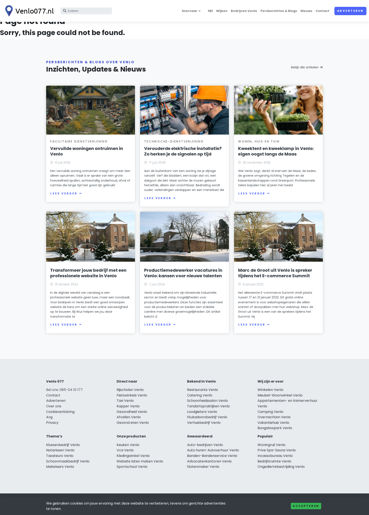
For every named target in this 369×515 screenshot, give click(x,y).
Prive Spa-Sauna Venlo (277, 450)
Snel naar (189, 11)
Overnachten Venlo (274, 417)
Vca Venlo (125, 450)
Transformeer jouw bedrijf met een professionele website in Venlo (88, 273)
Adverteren (350, 11)
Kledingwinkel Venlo (133, 455)
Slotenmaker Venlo (203, 466)
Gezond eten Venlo (133, 422)
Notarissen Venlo (60, 450)
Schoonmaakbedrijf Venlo (67, 461)
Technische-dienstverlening (174, 141)
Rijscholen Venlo (130, 389)
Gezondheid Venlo (132, 411)
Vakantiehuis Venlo (273, 422)
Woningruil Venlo (272, 444)
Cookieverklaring (60, 411)
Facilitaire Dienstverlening (79, 141)
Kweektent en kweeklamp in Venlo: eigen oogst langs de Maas (276, 151)
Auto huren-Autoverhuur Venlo (213, 450)
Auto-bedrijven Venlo (205, 444)
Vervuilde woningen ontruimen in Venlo (86, 151)
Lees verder (63, 193)
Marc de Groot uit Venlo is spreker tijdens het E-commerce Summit (275, 273)
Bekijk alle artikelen (305, 67)
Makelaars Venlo (60, 466)
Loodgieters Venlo (202, 411)
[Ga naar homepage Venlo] (28, 10)
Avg (49, 417)
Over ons (53, 406)
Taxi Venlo (125, 400)
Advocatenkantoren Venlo (209, 461)
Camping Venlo (270, 411)
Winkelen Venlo (270, 389)
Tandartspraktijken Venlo (208, 406)
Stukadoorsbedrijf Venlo (207, 417)
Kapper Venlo (128, 406)
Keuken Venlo (128, 444)
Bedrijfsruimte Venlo (274, 461)
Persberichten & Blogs (279, 11)
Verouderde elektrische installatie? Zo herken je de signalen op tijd (183, 151)
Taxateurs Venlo (59, 455)
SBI (210, 11)
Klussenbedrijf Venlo (63, 444)
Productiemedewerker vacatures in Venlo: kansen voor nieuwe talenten (183, 273)
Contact (322, 11)
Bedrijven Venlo (244, 11)
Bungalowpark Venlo (275, 427)
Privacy (52, 422)
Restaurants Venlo (202, 389)
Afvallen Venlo (129, 417)
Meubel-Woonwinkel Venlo (280, 395)
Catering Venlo (199, 395)
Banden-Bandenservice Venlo (212, 455)
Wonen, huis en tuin (259, 141)
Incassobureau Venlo (275, 455)
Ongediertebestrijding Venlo (281, 466)
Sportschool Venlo (132, 466)
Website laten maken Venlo (140, 461)
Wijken (221, 11)
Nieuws (306, 11)
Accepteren (306, 506)
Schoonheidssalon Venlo (207, 400)
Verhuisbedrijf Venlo (204, 422)
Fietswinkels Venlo (132, 395)
